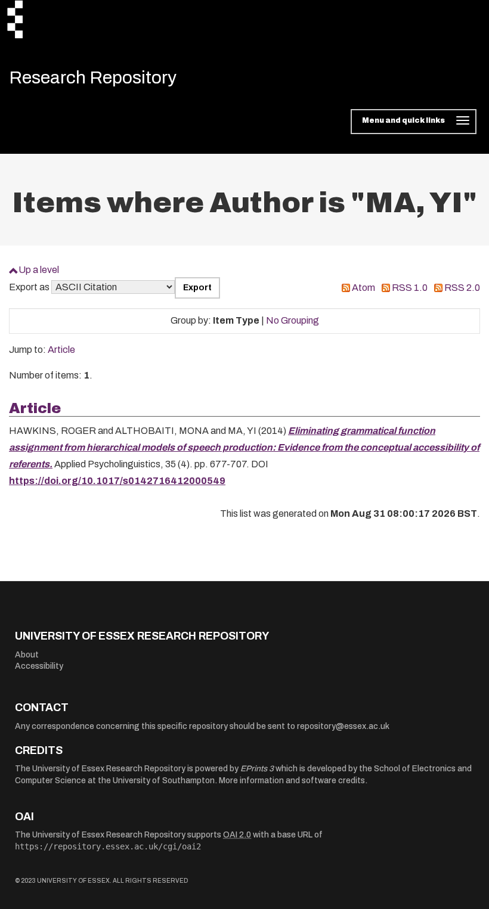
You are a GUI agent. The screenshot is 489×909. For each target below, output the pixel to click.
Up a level (38, 270)
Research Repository (93, 77)
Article (61, 350)
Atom (363, 288)
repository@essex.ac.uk (343, 726)
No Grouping (292, 320)
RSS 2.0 (462, 288)
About (27, 654)
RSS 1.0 (410, 288)
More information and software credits (292, 780)
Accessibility (39, 666)
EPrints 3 (257, 768)
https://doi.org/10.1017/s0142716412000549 (117, 481)
